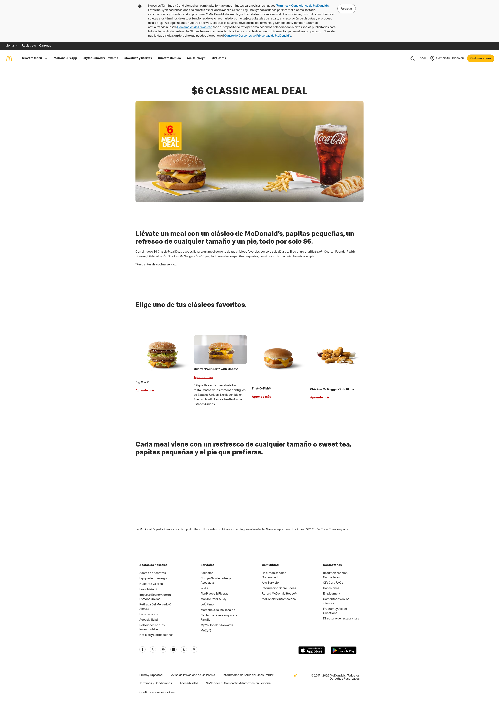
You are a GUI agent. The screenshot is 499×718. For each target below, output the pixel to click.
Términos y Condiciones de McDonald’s (302, 6)
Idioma (9, 46)
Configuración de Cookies (156, 692)
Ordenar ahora (480, 58)
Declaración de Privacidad (194, 27)
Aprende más (144, 390)
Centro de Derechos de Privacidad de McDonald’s (257, 36)
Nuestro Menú (32, 58)
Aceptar (346, 9)
